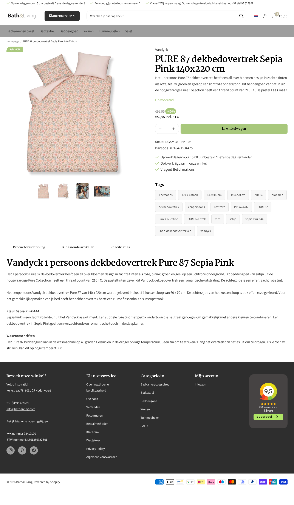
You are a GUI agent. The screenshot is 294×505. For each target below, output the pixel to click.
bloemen (277, 195)
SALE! (144, 426)
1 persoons (166, 195)
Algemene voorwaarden (101, 457)
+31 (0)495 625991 (17, 403)
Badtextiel (47, 31)
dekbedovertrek (169, 207)
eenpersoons (196, 207)
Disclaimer (93, 440)
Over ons (92, 399)
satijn (232, 219)
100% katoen (190, 195)
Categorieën (152, 376)
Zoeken (241, 16)
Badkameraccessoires (155, 384)
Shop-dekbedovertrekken (175, 231)
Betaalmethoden (97, 424)
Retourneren (94, 415)
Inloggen (200, 384)
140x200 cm (214, 195)
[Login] (265, 16)
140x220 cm (238, 195)
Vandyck (161, 49)
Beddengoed (69, 31)
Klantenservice (61, 16)
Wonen (89, 31)
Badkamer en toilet (20, 31)
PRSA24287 (241, 207)
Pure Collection (168, 219)
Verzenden (93, 407)
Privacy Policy (95, 449)
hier (17, 421)
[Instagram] (10, 450)
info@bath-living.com (20, 409)
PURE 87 (262, 207)
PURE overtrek (196, 219)
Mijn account (207, 376)
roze (217, 219)
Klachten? (92, 432)
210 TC (258, 195)
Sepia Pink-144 (254, 219)
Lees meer (279, 90)
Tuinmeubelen (109, 31)
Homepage (12, 41)
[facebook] (34, 450)
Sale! (128, 31)
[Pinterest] (22, 450)
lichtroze (219, 207)
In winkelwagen (234, 128)
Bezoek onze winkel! (26, 376)
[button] (174, 129)
